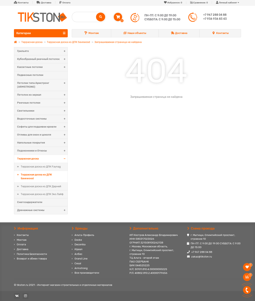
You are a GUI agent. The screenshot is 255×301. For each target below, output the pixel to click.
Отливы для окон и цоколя (34, 134)
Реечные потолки (28, 102)
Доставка (46, 2)
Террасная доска (31, 42)
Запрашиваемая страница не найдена (118, 42)
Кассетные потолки (30, 66)
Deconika (80, 244)
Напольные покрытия (31, 142)
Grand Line (81, 258)
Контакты (23, 2)
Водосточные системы (32, 118)
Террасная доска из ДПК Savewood (68, 42)
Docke (78, 239)
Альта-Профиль (84, 235)
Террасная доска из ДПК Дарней (41, 186)
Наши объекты (137, 33)
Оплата (66, 2)
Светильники (25, 110)
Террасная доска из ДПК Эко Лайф (42, 194)
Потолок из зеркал (29, 94)
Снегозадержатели (29, 202)
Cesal (78, 263)
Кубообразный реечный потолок (38, 58)
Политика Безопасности (32, 253)
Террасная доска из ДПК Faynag (41, 166)
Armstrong (81, 268)
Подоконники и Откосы (32, 150)
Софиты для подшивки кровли (36, 126)
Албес (78, 253)
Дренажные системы (30, 210)
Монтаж (93, 33)
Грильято (23, 51)
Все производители (87, 272)
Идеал (78, 249)
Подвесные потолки (30, 74)
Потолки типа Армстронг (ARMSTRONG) (33, 84)
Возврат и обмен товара (32, 258)
